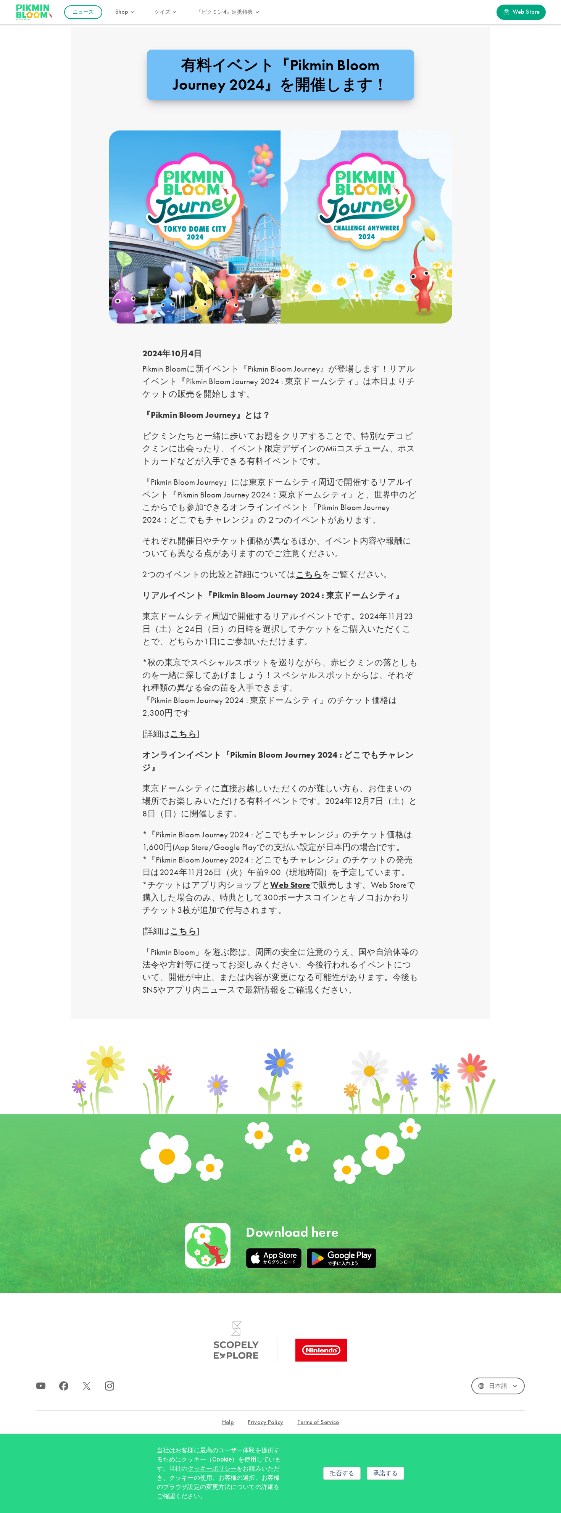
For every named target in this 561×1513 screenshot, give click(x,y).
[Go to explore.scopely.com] (236, 1340)
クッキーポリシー (212, 1468)
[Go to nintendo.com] (321, 1350)
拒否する (342, 1473)
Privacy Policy (265, 1422)
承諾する (385, 1473)
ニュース (83, 12)
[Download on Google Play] (341, 1258)
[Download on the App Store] (274, 1258)
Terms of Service (318, 1422)
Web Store (290, 884)
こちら (309, 574)
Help (228, 1422)
